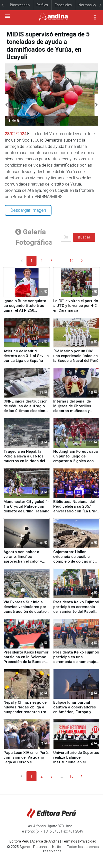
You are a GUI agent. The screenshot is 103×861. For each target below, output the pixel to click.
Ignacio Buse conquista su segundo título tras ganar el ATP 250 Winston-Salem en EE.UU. (26, 308)
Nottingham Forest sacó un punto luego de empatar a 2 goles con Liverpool (75, 458)
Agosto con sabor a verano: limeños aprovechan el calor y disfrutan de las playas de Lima (25, 561)
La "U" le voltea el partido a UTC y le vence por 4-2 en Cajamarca (75, 306)
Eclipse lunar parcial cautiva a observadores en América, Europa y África (74, 709)
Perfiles (42, 5)
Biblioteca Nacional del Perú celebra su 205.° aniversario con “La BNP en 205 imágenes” (75, 508)
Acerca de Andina (46, 841)
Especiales (63, 5)
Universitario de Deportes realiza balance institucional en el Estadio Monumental (76, 759)
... (61, 261)
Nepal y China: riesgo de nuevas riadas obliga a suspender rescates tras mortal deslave (26, 709)
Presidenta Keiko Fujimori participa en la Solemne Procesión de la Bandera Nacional (27, 659)
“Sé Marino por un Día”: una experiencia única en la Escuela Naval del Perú (75, 356)
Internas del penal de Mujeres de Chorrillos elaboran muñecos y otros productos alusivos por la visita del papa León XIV (76, 413)
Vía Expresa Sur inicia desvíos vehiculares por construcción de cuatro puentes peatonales (25, 609)
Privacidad (88, 841)
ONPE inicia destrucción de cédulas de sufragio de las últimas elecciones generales (27, 408)
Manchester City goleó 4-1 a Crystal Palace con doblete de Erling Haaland (27, 506)
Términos (69, 841)
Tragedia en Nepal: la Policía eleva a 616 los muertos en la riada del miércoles (24, 458)
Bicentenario (20, 5)
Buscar (84, 237)
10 (72, 261)
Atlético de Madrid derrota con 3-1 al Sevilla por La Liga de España (26, 356)
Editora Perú (19, 841)
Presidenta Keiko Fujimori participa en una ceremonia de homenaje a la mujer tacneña (76, 659)
